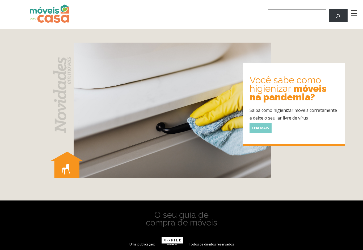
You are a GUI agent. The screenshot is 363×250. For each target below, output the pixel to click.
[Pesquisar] (338, 15)
